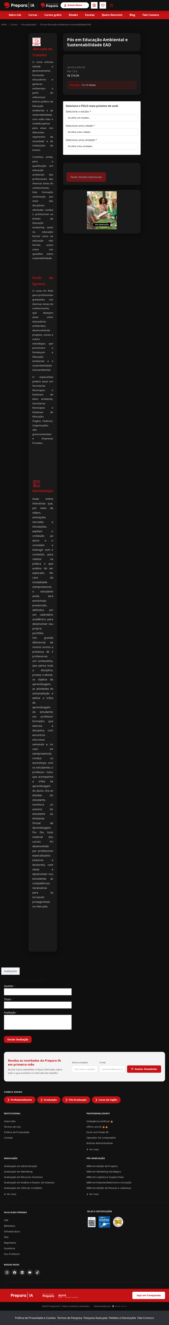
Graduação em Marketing (18, 1171)
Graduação (50, 1099)
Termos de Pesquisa (69, 1318)
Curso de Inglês (108, 1099)
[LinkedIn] (22, 1272)
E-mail (102, 1062)
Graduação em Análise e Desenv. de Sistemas (29, 1182)
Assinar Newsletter (146, 1069)
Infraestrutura (12, 1231)
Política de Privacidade (16, 1132)
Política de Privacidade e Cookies (35, 1318)
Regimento (10, 1242)
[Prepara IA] (19, 5)
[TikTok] (37, 1272)
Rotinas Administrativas (99, 1143)
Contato (8, 1137)
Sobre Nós (10, 1121)
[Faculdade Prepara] (48, 5)
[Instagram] (7, 1272)
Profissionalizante (21, 1099)
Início (4, 24)
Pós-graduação (28, 24)
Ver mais (94, 1149)
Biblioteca (9, 1225)
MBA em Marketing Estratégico (103, 1171)
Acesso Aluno (75, 5)
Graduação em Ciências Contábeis (23, 1188)
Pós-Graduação (78, 1099)
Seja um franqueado (149, 1295)
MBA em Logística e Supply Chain (105, 1177)
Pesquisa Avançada (95, 1318)
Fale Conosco (145, 1318)
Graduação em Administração (20, 1166)
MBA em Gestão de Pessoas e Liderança (108, 1188)
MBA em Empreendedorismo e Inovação (109, 1182)
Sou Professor (12, 1254)
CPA (6, 1220)
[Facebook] (14, 1272)
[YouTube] (30, 1272)
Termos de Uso (12, 1126)
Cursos (14, 24)
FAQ (6, 1237)
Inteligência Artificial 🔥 (99, 1121)
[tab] (10, 971)
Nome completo (80, 1062)
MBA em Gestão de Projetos (102, 1166)
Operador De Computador (101, 1137)
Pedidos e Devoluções (122, 1318)
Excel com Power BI (97, 1132)
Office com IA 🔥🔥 (97, 1126)
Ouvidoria (9, 1248)
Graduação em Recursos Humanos (23, 1177)
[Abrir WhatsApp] (161, 1317)
